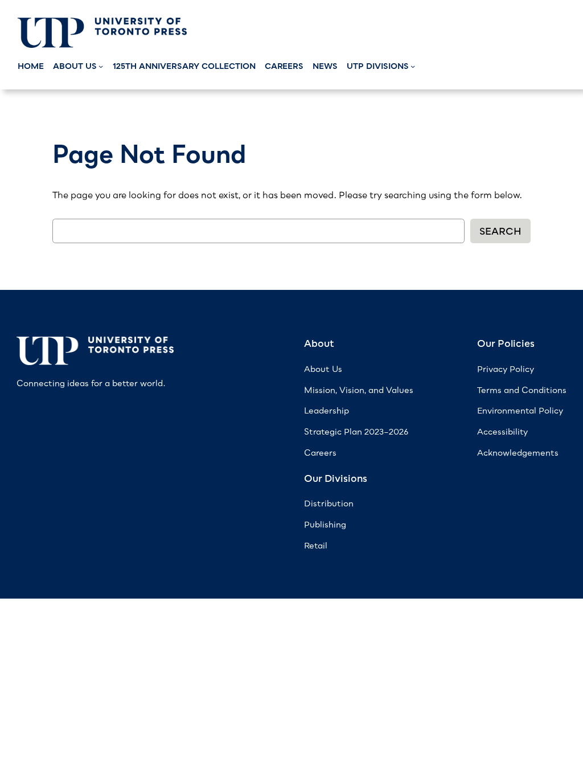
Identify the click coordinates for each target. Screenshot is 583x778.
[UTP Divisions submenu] (412, 66)
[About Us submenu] (100, 66)
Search (500, 231)
